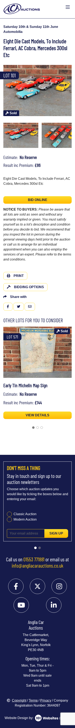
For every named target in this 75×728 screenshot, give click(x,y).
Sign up (56, 533)
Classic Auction (25, 514)
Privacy (45, 700)
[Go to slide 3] (41, 427)
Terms (33, 700)
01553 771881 (33, 559)
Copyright (19, 700)
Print (19, 276)
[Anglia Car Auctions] (33, 7)
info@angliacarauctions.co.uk (37, 566)
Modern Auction (25, 519)
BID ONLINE (37, 200)
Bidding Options (29, 287)
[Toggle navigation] (68, 7)
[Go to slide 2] (37, 427)
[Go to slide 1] (33, 427)
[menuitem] (20, 135)
